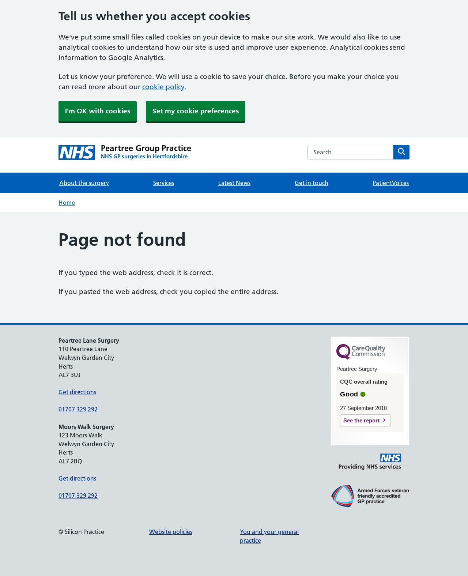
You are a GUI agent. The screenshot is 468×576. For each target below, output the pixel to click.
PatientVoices (391, 183)
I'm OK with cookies (97, 111)
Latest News (234, 183)
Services (163, 183)
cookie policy (163, 87)
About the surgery (84, 183)
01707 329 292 (78, 409)
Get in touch (311, 183)
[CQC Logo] (360, 358)
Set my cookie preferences (195, 111)
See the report (361, 420)
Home (66, 202)
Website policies (170, 531)
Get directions (77, 392)
